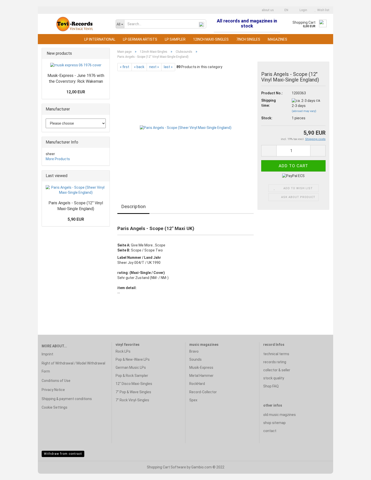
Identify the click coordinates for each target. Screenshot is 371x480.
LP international (99, 39)
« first (124, 67)
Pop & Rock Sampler (132, 376)
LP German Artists (140, 39)
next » (154, 67)
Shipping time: (268, 102)
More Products (58, 159)
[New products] (104, 54)
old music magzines (279, 415)
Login (302, 10)
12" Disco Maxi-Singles (134, 384)
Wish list (322, 10)
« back (139, 67)
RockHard (197, 384)
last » (168, 67)
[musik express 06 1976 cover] (75, 65)
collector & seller (276, 370)
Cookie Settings (54, 407)
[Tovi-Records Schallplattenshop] (75, 24)
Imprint (47, 354)
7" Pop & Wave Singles (133, 392)
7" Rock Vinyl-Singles (132, 400)
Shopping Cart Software (166, 467)
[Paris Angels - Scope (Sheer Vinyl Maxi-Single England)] (185, 128)
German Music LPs (131, 367)
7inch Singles (248, 39)
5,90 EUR (76, 219)
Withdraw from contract (63, 454)
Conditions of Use (56, 381)
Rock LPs (123, 351)
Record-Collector (203, 392)
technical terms (276, 354)
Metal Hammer (201, 376)
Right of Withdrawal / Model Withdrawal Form (73, 367)
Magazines (277, 39)
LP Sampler (175, 39)
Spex (193, 400)
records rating (274, 362)
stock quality (273, 378)
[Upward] (357, 472)
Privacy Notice (53, 390)
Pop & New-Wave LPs (133, 359)
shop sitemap (274, 423)
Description (133, 206)
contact (269, 431)
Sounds (195, 359)
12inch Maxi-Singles (211, 39)
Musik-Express (201, 367)
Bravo (194, 351)
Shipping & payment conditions (67, 399)
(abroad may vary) (304, 111)
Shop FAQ (271, 386)
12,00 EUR (75, 92)
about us (267, 10)
